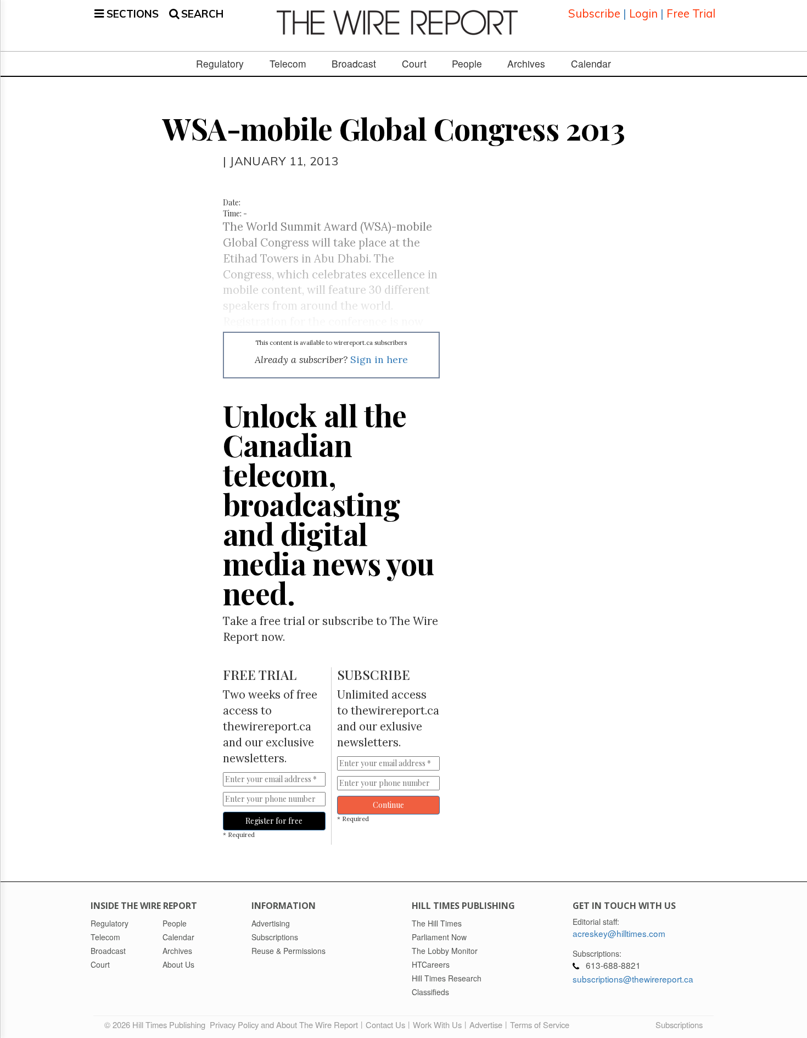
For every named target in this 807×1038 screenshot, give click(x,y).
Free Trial (690, 13)
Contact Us (385, 1024)
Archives (526, 63)
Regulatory (220, 63)
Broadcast (354, 63)
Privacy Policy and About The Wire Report (284, 1024)
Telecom (288, 63)
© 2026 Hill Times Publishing (157, 1024)
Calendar (591, 63)
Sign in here (379, 359)
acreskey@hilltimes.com (619, 933)
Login (643, 13)
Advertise (485, 1024)
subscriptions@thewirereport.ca (633, 979)
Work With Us (437, 1024)
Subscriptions (679, 1024)
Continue (388, 805)
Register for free (273, 821)
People (467, 63)
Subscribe (594, 13)
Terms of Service (539, 1024)
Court (414, 63)
